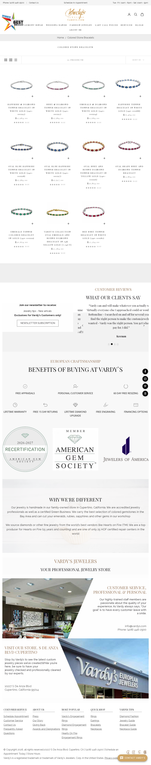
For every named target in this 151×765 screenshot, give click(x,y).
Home (60, 37)
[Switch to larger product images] (5, 60)
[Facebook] (145, 371)
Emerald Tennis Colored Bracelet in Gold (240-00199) (21, 235)
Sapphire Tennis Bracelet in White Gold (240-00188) (129, 107)
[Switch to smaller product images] (10, 60)
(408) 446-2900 (16, 3)
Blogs (139, 25)
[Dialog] (25, 386)
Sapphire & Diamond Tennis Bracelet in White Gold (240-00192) (21, 109)
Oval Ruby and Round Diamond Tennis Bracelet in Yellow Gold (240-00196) (93, 173)
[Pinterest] (145, 386)
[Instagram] (145, 379)
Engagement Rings (30, 25)
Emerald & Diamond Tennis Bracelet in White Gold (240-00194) (93, 109)
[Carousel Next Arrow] (144, 325)
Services (126, 25)
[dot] (109, 344)
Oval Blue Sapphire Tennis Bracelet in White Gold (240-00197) (57, 171)
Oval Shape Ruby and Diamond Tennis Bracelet (129, 169)
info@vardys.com (135, 626)
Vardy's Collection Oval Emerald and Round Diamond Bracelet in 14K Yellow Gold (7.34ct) (57, 238)
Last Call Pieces (106, 25)
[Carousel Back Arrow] (82, 325)
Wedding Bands (56, 25)
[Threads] (145, 393)
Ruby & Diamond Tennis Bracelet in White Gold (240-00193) (57, 109)
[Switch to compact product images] (15, 60)
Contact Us (33, 3)
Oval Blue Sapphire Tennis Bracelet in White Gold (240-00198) (21, 171)
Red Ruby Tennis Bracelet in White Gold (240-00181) (93, 235)
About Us (75, 30)
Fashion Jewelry (81, 25)
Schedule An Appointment (75, 3)
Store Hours (33, 753)
